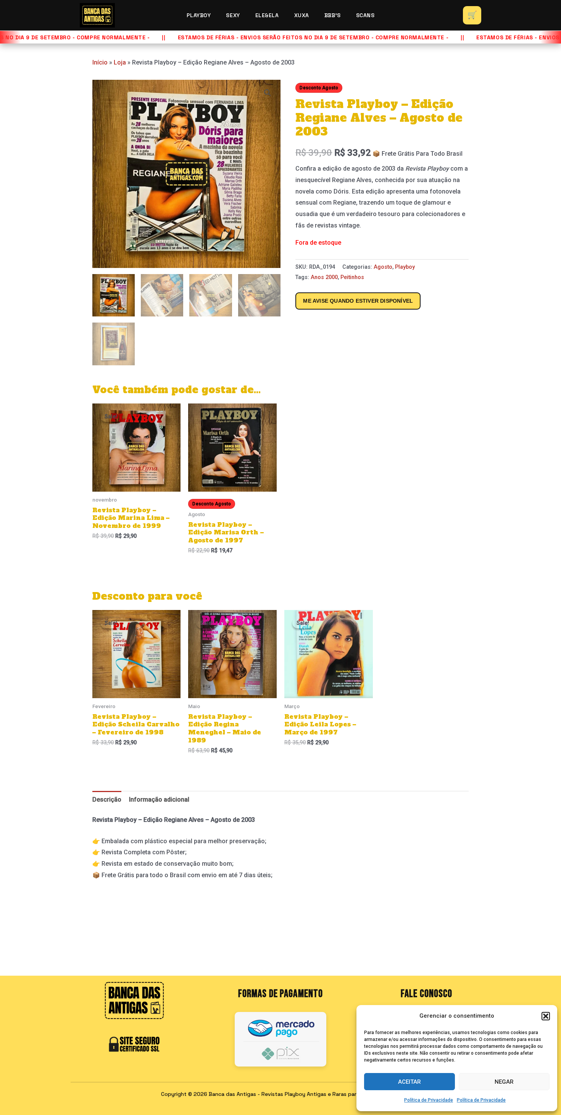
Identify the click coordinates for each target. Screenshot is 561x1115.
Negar (504, 1081)
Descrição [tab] (106, 799)
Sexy (233, 15)
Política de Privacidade (428, 1100)
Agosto (383, 267)
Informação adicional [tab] (159, 799)
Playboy (199, 15)
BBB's (332, 15)
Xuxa (301, 15)
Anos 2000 (324, 277)
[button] (546, 1016)
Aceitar (409, 1081)
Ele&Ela (267, 15)
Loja (120, 62)
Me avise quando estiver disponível (358, 301)
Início (100, 62)
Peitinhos (352, 277)
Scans (365, 15)
